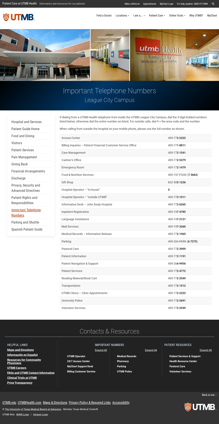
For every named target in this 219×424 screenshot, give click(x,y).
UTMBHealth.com (29, 402)
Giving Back (19, 164)
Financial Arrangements (28, 171)
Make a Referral (132, 3)
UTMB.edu (9, 402)
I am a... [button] (138, 15)
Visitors (16, 143)
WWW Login (22, 414)
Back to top (208, 394)
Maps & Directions (55, 402)
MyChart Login (166, 3)
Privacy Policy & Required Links (90, 402)
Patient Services (22, 150)
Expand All (101, 350)
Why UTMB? (196, 15)
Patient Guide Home (25, 129)
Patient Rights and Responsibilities (24, 200)
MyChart (212, 15)
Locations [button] (121, 15)
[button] (213, 4)
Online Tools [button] (176, 15)
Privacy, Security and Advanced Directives (25, 188)
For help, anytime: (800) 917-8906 (192, 3)
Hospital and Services (26, 122)
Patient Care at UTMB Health (19, 3)
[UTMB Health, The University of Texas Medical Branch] (201, 408)
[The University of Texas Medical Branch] (19, 18)
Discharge (18, 178)
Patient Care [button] (156, 15)
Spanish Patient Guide (26, 229)
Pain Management (24, 157)
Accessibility (121, 402)
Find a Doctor (104, 15)
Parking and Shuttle (25, 222)
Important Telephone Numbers (26, 212)
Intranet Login (40, 414)
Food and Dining (22, 136)
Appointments (149, 3)
